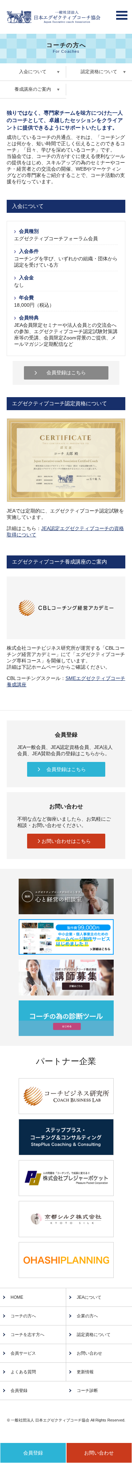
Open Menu (121, 13)
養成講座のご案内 (32, 89)
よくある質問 (23, 1371)
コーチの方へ (23, 1315)
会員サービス (23, 1353)
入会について (32, 71)
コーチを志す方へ (27, 1334)
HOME (17, 1297)
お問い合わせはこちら (66, 841)
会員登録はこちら (66, 372)
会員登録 (19, 1390)
